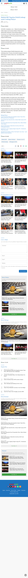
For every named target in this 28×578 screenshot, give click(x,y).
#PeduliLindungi (5, 141)
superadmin (5, 21)
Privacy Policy (13, 490)
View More (13, 314)
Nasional (6, 15)
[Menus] (2, 3)
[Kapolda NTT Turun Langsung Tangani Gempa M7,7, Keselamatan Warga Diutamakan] (7, 181)
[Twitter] (11, 487)
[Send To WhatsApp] (26, 146)
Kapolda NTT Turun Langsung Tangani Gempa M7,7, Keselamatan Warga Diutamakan (13, 129)
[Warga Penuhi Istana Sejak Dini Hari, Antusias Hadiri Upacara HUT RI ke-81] (21, 155)
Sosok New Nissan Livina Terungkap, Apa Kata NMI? (14, 391)
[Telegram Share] (23, 146)
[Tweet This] (18, 146)
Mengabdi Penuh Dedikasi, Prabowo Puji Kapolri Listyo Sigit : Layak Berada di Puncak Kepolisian (14, 132)
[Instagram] (15, 487)
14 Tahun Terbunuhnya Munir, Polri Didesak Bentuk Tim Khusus (14, 375)
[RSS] (20, 487)
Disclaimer (23, 490)
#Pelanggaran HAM (13, 141)
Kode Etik (8, 490)
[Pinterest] (13, 487)
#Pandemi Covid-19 (20, 139)
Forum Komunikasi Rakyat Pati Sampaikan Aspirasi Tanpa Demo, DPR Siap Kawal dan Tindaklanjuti (13, 117)
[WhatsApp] (18, 487)
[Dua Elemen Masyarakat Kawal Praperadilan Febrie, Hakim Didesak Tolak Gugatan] (7, 168)
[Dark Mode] (24, 3)
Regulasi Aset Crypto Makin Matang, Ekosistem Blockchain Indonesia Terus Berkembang (13, 299)
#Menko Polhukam (11, 139)
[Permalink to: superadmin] (2, 21)
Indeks (4, 490)
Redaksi (18, 490)
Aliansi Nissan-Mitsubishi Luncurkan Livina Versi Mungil (14, 387)
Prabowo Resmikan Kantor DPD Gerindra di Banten (13, 379)
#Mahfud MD (4, 139)
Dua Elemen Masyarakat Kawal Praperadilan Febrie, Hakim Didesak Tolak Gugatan (13, 123)
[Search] (26, 3)
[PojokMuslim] (8, 3)
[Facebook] (8, 487)
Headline (2, 15)
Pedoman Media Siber (14, 491)
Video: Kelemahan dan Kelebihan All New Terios (13, 383)
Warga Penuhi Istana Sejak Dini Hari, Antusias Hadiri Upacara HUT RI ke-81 (13, 120)
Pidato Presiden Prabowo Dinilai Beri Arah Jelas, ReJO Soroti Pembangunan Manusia (12, 126)
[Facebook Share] (16, 146)
